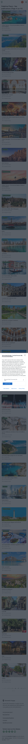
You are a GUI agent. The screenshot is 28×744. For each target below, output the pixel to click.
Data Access (14, 388)
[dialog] (14, 372)
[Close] (25, 355)
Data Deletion (6, 388)
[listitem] (14, 380)
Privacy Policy (22, 388)
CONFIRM (7, 383)
